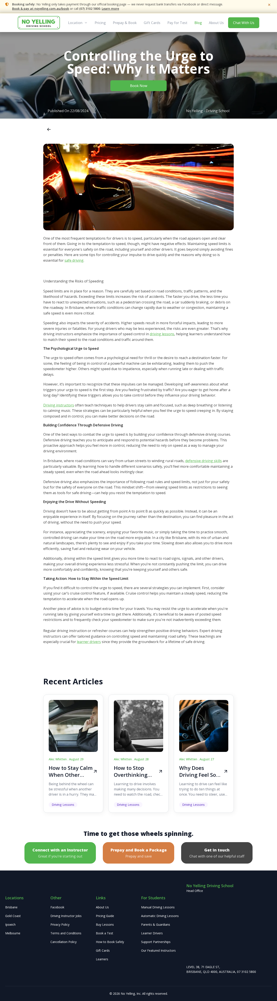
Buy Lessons (105, 924)
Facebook (57, 907)
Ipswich (10, 924)
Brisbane (11, 907)
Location (75, 22)
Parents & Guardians (155, 924)
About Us (216, 22)
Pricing (100, 22)
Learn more (110, 8)
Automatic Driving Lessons (160, 916)
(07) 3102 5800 (89, 8)
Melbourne (12, 933)
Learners (102, 959)
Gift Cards (152, 22)
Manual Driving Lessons (158, 907)
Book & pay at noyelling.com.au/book (40, 8)
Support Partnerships (156, 942)
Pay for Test (177, 22)
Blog (198, 22)
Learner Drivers (152, 933)
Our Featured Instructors (158, 950)
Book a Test (104, 933)
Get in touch (216, 853)
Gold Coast (13, 916)
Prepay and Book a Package (139, 853)
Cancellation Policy (63, 942)
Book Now (138, 85)
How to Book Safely (110, 942)
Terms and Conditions (65, 933)
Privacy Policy (59, 924)
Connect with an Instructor (60, 853)
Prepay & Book (125, 22)
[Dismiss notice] (269, 4)
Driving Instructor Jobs (66, 916)
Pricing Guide (105, 916)
